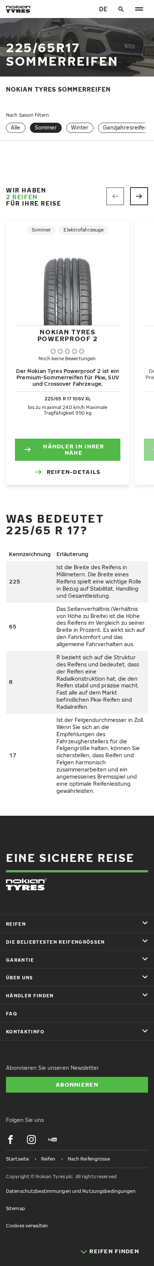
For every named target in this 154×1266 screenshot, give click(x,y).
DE (103, 9)
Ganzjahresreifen (125, 127)
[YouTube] (52, 1139)
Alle (16, 127)
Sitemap (15, 1208)
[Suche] (121, 9)
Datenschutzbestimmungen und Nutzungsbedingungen (71, 1191)
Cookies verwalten (27, 1225)
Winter (80, 127)
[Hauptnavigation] (139, 9)
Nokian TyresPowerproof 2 (67, 335)
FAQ (11, 1013)
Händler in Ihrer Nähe (73, 449)
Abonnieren (77, 1084)
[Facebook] (10, 1139)
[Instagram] (31, 1139)
